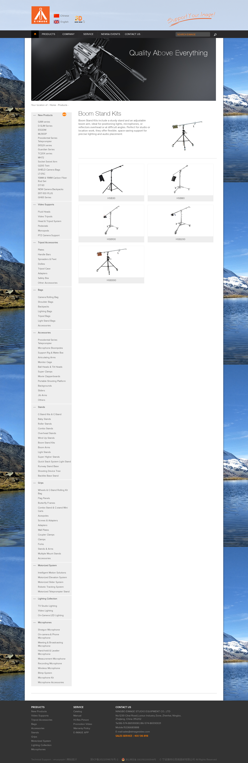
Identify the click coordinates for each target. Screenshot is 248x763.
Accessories (44, 325)
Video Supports (40, 715)
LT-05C (41, 173)
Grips (34, 736)
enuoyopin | (60, 759)
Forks (41, 544)
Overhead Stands (47, 433)
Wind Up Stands (46, 438)
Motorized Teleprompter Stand (54, 591)
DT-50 (41, 185)
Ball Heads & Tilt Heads (50, 366)
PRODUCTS (48, 34)
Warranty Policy (81, 728)
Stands (35, 732)
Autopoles (43, 515)
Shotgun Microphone (49, 629)
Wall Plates (43, 530)
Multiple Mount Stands (49, 553)
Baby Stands (44, 419)
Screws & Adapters (48, 520)
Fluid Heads (44, 211)
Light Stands (44, 452)
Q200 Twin (44, 165)
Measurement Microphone (51, 658)
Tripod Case (44, 268)
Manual (77, 715)
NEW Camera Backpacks (50, 189)
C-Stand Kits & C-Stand (49, 414)
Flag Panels (44, 498)
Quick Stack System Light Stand (54, 461)
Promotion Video (82, 724)
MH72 (41, 157)
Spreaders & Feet (47, 259)
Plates (41, 249)
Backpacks (43, 306)
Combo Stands (45, 428)
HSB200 (180, 239)
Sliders (41, 390)
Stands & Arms (45, 548)
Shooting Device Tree (49, 471)
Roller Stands (45, 423)
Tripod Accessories (41, 719)
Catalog (77, 711)
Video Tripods (45, 216)
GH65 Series (44, 197)
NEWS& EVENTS (110, 34)
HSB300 (111, 280)
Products (62, 105)
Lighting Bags (45, 311)
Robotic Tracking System (51, 586)
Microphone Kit (46, 677)
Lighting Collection (41, 745)
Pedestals (43, 226)
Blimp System (45, 673)
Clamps (42, 539)
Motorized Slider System (50, 582)
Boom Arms (44, 447)
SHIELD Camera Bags (49, 169)
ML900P (42, 134)
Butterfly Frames (46, 503)
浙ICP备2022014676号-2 (104, 759)
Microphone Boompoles (50, 348)
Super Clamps (45, 371)
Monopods (43, 230)
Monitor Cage (45, 362)
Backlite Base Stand (48, 475)
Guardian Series (46, 149)
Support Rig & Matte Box (50, 352)
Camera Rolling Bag (48, 297)
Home (53, 105)
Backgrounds (45, 385)
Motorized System (41, 741)
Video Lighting (45, 610)
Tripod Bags (44, 316)
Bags (34, 724)
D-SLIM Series (45, 125)
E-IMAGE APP (81, 732)
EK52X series (45, 145)
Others (41, 400)
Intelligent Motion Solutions (52, 572)
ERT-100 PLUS (45, 193)
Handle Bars (44, 254)
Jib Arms (42, 395)
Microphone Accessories (51, 682)
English (63, 21)
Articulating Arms (47, 357)
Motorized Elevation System (52, 577)
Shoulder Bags (45, 301)
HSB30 (111, 198)
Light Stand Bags (47, 320)
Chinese (64, 15)
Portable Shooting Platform (52, 381)
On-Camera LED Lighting (51, 615)
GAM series (44, 121)
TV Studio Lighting (47, 605)
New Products (39, 711)
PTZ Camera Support (49, 235)
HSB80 (181, 198)
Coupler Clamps (46, 534)
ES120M (42, 129)
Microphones (38, 749)
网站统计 (72, 759)
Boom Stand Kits (46, 442)
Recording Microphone (50, 663)
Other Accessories (48, 282)
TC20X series (45, 153)
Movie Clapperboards (49, 376)
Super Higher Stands (49, 456)
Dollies (41, 263)
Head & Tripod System (49, 221)
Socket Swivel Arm (47, 161)
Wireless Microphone (49, 668)
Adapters (42, 273)
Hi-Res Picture (81, 719)
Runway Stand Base (48, 466)
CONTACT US (132, 34)
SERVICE (88, 34)
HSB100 (111, 239)
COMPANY (68, 34)
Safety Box (43, 278)
